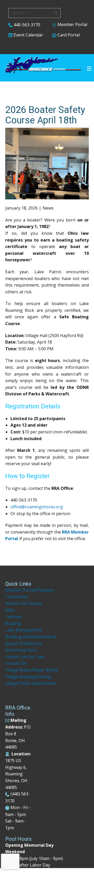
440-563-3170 (26, 25)
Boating (13, 623)
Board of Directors (23, 643)
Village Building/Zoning (28, 677)
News (48, 208)
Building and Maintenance (30, 637)
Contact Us (16, 663)
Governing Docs (21, 650)
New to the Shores (23, 603)
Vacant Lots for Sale (24, 657)
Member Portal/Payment (29, 590)
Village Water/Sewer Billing (31, 670)
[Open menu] (89, 68)
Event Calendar (28, 35)
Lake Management (24, 630)
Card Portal (68, 35)
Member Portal (71, 24)
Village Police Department (30, 683)
